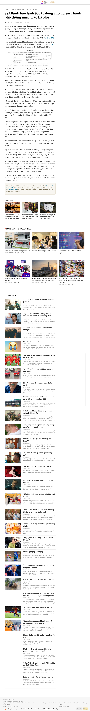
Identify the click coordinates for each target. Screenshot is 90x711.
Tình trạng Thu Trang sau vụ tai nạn (37, 466)
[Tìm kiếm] (86, 2)
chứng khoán (13, 189)
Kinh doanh (9, 9)
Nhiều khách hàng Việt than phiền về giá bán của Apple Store (47, 216)
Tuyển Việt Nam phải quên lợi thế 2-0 (37, 607)
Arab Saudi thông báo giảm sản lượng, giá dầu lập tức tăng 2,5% (12, 216)
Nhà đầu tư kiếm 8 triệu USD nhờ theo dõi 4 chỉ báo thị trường (30, 216)
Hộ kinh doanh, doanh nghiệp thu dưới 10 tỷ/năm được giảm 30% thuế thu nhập (71, 280)
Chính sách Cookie (49, 709)
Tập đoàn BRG (49, 38)
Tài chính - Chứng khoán (26, 9)
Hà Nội (51, 44)
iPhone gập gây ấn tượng (33, 552)
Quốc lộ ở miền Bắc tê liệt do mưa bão (38, 677)
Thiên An (7, 23)
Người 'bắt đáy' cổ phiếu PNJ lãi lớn (44, 251)
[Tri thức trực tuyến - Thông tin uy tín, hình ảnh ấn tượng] (48, 2)
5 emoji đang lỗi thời (31, 341)
